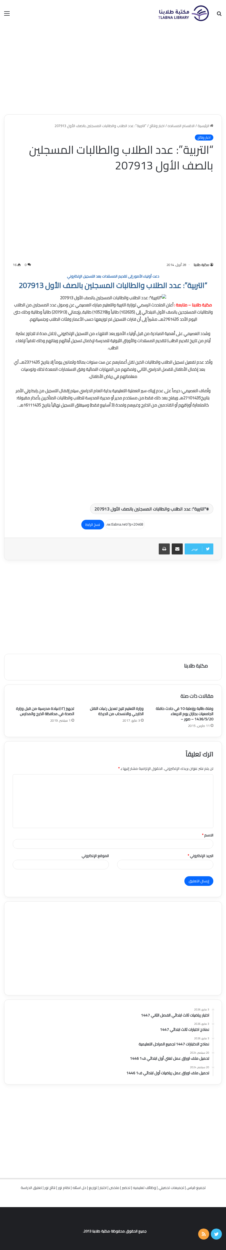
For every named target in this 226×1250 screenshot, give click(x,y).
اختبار (103, 1187)
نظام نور (64, 1187)
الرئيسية (204, 125)
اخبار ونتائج (157, 125)
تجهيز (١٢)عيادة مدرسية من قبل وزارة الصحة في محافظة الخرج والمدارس (45, 711)
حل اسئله (79, 1187)
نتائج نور (49, 1187)
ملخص (114, 1187)
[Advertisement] (113, 70)
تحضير (126, 1187)
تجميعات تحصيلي (171, 1187)
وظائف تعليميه (144, 1187)
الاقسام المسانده (181, 125)
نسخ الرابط (92, 524)
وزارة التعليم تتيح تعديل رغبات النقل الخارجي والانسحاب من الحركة (117, 711)
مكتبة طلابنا (201, 265)
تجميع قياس (196, 1187)
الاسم (207, 835)
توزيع (93, 1187)
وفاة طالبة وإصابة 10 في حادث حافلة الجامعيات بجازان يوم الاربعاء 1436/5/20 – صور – (184, 713)
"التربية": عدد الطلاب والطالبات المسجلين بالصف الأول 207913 (150, 509)
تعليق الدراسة (31, 1187)
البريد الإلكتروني (200, 855)
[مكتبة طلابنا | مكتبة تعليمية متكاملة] (183, 13)
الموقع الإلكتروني (95, 855)
